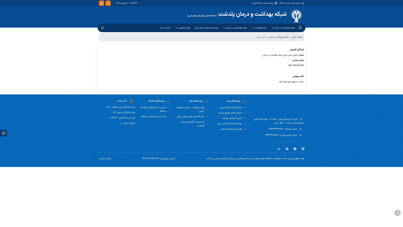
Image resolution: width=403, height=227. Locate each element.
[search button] (102, 28)
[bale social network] (293, 149)
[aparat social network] (285, 149)
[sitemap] (277, 149)
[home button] (300, 28)
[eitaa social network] (301, 149)
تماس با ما (165, 27)
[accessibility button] (3, 133)
